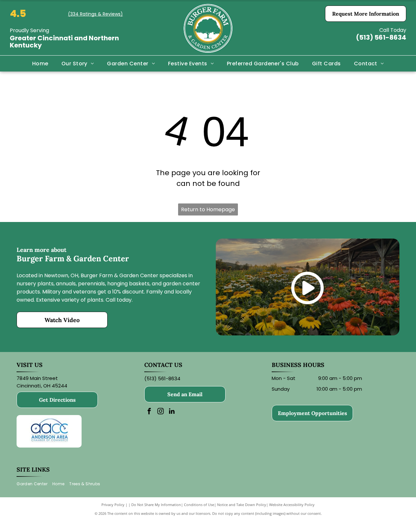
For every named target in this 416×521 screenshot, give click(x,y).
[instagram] (160, 412)
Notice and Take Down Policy (241, 504)
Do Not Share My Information (156, 504)
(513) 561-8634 (381, 37)
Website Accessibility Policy (292, 504)
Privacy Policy (112, 504)
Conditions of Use (199, 504)
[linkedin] (172, 412)
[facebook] (149, 412)
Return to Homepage (208, 209)
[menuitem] (40, 63)
